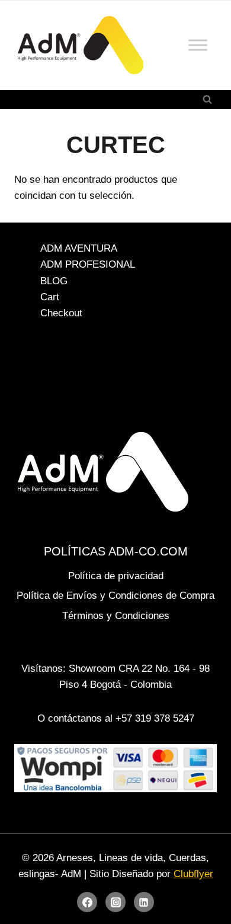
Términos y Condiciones (115, 615)
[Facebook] (87, 902)
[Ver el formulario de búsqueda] (207, 99)
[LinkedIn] (144, 902)
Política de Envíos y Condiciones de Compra (115, 595)
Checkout (61, 313)
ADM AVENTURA (78, 248)
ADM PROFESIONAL (87, 265)
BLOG (54, 281)
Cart (49, 297)
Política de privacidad (115, 576)
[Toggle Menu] (197, 45)
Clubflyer (193, 873)
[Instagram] (115, 902)
